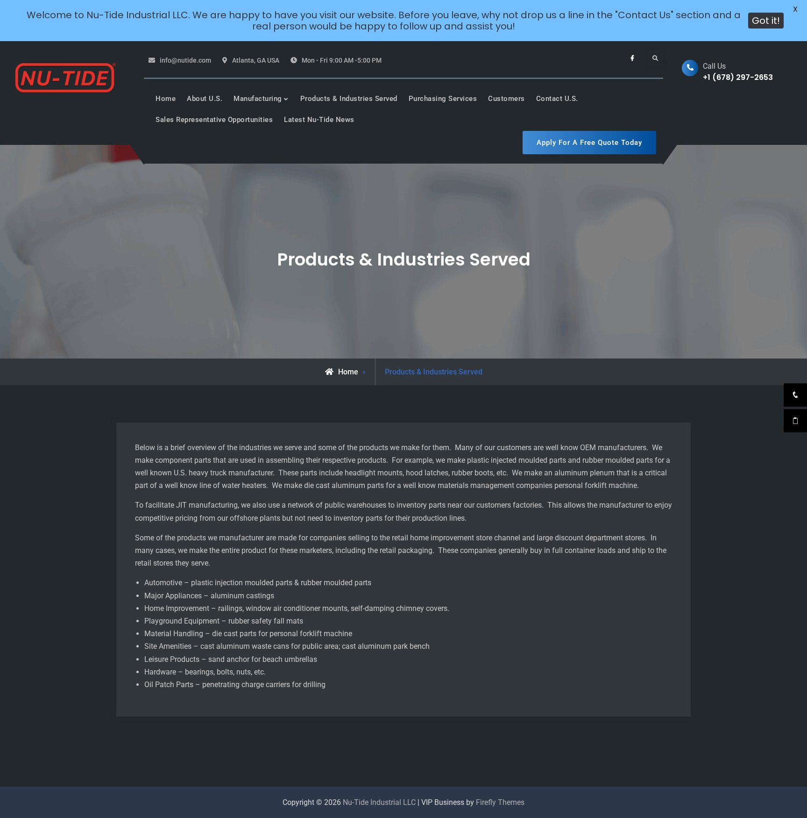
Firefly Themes (500, 802)
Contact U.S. (557, 98)
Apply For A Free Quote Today (589, 142)
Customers (506, 98)
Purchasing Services (443, 98)
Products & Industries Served (348, 98)
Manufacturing (258, 98)
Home (166, 98)
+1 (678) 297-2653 (738, 77)
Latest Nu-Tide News (319, 119)
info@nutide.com (185, 60)
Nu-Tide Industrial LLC (379, 802)
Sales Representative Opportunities (214, 119)
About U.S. (204, 98)
